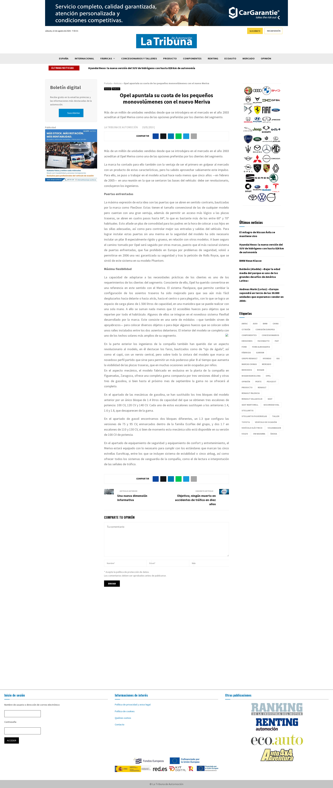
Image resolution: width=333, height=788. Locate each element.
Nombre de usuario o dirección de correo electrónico (32, 704)
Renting (213, 58)
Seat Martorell (250, 404)
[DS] (248, 113)
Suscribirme (73, 113)
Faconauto (264, 341)
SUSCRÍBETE (255, 31)
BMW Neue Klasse (99, 68)
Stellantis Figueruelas (254, 416)
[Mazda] (257, 152)
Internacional (84, 58)
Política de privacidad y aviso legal (133, 704)
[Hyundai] (257, 123)
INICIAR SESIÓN (273, 31)
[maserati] (248, 152)
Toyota (246, 422)
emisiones (247, 341)
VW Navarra (259, 433)
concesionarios (270, 335)
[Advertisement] (166, 641)
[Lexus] (275, 142)
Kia (278, 358)
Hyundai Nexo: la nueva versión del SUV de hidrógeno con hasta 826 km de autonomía (261, 248)
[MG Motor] (275, 152)
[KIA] (275, 132)
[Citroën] (248, 103)
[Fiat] (266, 113)
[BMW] (266, 94)
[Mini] (248, 162)
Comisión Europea (265, 329)
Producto (170, 58)
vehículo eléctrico (252, 428)
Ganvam (260, 352)
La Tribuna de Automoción (121, 127)
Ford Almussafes (261, 346)
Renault (262, 387)
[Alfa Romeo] (248, 94)
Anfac (245, 323)
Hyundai (267, 358)
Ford (244, 346)
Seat (270, 399)
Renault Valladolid (252, 399)
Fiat (277, 341)
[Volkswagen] (262, 201)
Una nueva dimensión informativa (132, 498)
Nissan (260, 370)
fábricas (246, 352)
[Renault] (275, 171)
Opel (268, 375)
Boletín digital (65, 87)
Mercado (248, 58)
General (107, 89)
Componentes (192, 58)
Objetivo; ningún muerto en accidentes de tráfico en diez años (195, 500)
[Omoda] (275, 162)
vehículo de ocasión (266, 422)
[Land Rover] (257, 142)
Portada (108, 83)
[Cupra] (257, 103)
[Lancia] (248, 142)
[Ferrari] (257, 113)
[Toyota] (252, 201)
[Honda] (248, 123)
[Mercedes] (266, 152)
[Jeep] (257, 132)
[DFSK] (275, 103)
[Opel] (248, 171)
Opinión (266, 58)
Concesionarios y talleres (139, 58)
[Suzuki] (266, 191)
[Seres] (262, 181)
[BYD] (275, 94)
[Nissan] (266, 162)
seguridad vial (271, 404)
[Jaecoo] (275, 123)
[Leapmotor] (266, 142)
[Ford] (275, 113)
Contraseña (10, 721)
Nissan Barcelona (251, 375)
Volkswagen (274, 428)
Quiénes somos (123, 717)
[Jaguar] (248, 132)
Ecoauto (230, 58)
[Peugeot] (257, 171)
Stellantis (247, 410)
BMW (265, 323)
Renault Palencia (251, 393)
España (64, 58)
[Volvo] (271, 201)
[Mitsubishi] (257, 162)
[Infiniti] (266, 123)
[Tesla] (275, 191)
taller (275, 416)
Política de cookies (125, 711)
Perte (258, 381)
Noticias (118, 83)
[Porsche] (266, 171)
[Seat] (250, 181)
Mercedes (247, 370)
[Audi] (257, 94)
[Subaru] (257, 191)
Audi (255, 323)
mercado (266, 364)
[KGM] (266, 132)
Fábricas (106, 58)
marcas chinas (249, 364)
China (276, 323)
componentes (249, 335)
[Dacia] (266, 103)
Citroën (246, 329)
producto (247, 387)
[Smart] (248, 191)
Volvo (245, 433)
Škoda (273, 433)
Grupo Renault (250, 358)
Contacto (119, 724)
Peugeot (271, 381)
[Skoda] (273, 181)
